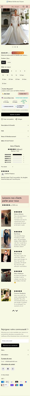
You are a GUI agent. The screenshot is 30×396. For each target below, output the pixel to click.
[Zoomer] (25, 41)
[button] (27, 6)
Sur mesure (5, 71)
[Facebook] (8, 369)
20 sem (11, 79)
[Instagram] (13, 369)
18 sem (4, 79)
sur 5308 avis (14, 205)
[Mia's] (15, 6)
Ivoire (9, 62)
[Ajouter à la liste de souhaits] (25, 11)
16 (16, 75)
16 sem (22, 75)
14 (11, 75)
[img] (5, 171)
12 (7, 75)
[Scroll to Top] (27, 387)
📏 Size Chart (6, 93)
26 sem (4, 83)
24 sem (24, 79)
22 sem (17, 79)
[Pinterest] (3, 369)
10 (3, 75)
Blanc (3, 62)
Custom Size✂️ (23, 93)
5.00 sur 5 (19, 149)
